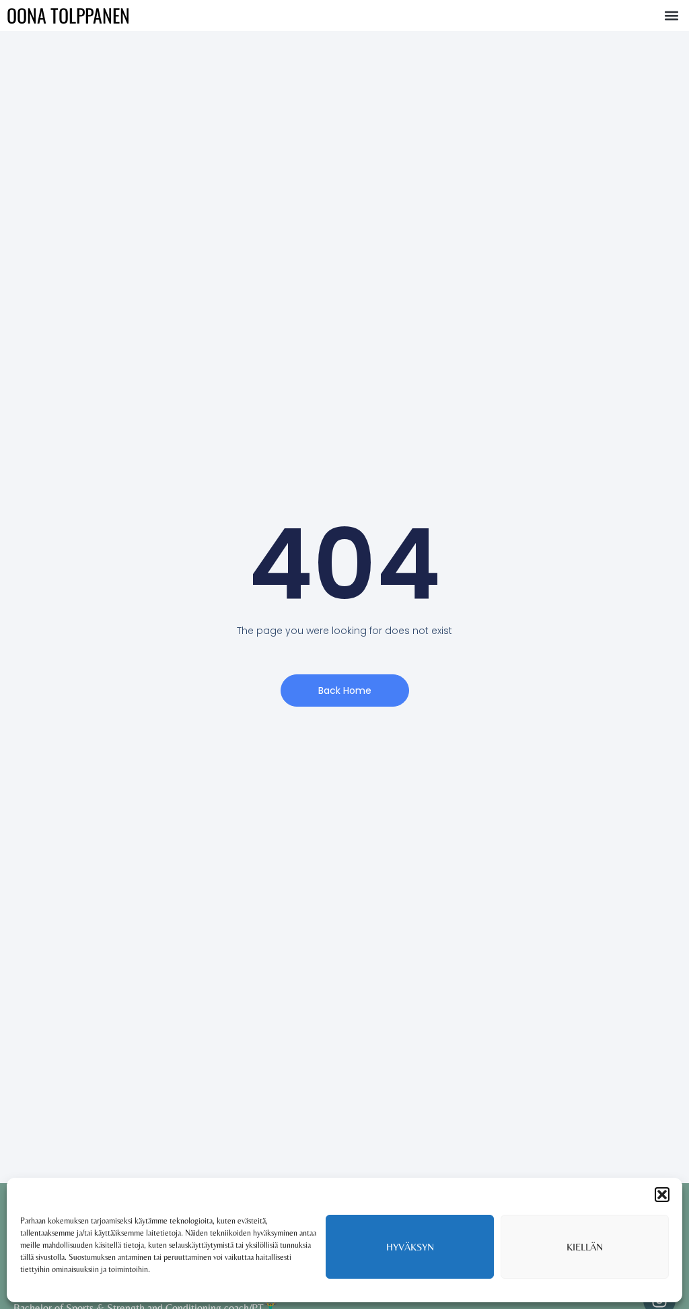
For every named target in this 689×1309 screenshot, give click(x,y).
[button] (662, 1194)
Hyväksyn (410, 1246)
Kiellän (585, 1246)
